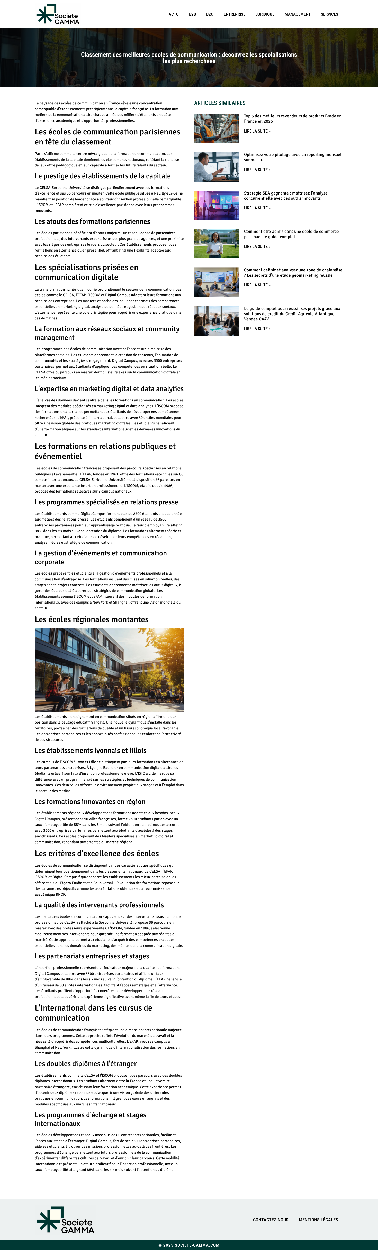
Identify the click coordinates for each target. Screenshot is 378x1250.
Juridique (265, 14)
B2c (209, 14)
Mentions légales (318, 1220)
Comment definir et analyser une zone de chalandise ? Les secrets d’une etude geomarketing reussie (293, 272)
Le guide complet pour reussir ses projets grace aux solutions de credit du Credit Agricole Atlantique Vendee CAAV (292, 314)
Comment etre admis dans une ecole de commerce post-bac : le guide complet (291, 234)
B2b (192, 14)
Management (298, 14)
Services (329, 14)
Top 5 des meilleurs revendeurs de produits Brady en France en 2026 (292, 118)
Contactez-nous (271, 1220)
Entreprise (234, 14)
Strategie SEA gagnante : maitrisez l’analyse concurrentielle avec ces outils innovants (286, 195)
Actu (174, 14)
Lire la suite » (257, 131)
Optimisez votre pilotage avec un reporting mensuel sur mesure (292, 157)
